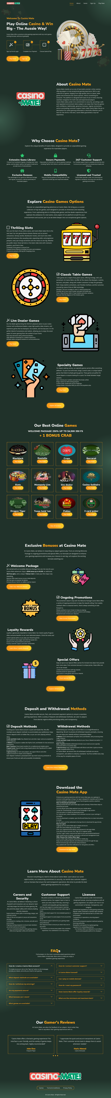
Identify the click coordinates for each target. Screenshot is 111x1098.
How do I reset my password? (70, 985)
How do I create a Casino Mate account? (24, 966)
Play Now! (13, 59)
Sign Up (92, 3)
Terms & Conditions (53, 1088)
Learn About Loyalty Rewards (19, 648)
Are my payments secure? (19, 990)
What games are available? (19, 1003)
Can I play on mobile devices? (70, 979)
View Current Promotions (67, 618)
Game (85, 3)
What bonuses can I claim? (19, 997)
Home (71, 3)
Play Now (101, 3)
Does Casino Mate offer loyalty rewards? (74, 992)
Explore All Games (55, 405)
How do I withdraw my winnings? (22, 984)
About (78, 3)
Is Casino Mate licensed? (68, 972)
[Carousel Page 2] (55, 1055)
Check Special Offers (65, 678)
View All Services (55, 526)
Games (41, 1088)
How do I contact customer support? (73, 966)
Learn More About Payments (55, 767)
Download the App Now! (67, 849)
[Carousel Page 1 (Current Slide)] (53, 1055)
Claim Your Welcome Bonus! (18, 587)
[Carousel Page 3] (57, 1055)
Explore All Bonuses (55, 689)
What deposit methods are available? (23, 978)
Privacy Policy (67, 1088)
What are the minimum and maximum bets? (76, 998)
